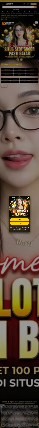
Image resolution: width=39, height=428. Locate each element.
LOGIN (19, 219)
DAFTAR (19, 223)
